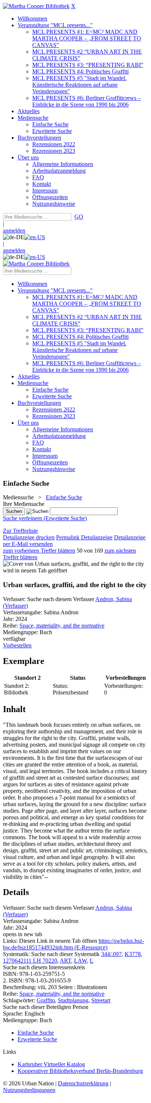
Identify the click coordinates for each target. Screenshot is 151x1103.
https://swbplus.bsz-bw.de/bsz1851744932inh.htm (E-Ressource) (73, 944)
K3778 (133, 954)
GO (78, 216)
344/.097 (111, 954)
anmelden (14, 230)
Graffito (46, 1000)
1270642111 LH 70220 (30, 961)
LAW (80, 961)
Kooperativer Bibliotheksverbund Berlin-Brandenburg (80, 1071)
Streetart (100, 1000)
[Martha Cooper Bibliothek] (36, 6)
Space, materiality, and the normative (61, 625)
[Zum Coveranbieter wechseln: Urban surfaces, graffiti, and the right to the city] (73, 564)
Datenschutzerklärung (83, 1083)
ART (65, 961)
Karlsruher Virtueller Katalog (51, 1064)
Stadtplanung (73, 1000)
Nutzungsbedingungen (29, 1090)
